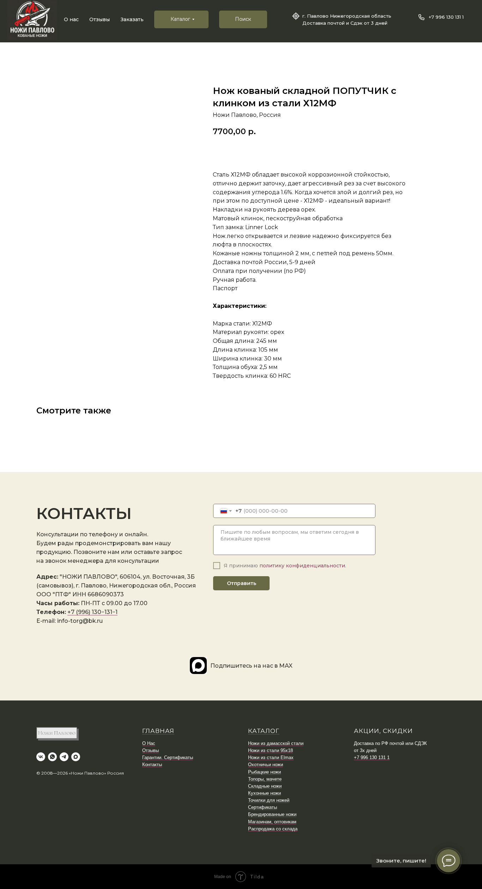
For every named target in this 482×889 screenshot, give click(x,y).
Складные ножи (265, 786)
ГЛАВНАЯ (158, 730)
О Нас (148, 743)
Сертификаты (262, 807)
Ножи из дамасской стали (275, 743)
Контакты (152, 764)
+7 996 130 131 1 (446, 17)
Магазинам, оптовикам (272, 821)
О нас (71, 19)
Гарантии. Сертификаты (167, 757)
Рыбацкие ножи (264, 772)
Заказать (132, 19)
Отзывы (99, 19)
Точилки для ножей (268, 800)
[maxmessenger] (75, 756)
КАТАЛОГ (263, 730)
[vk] (40, 756)
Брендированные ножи (272, 814)
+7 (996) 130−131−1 (92, 612)
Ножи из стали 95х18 (270, 750)
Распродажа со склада (272, 828)
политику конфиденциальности (302, 565)
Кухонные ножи (264, 793)
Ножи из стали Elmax (271, 757)
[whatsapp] (52, 756)
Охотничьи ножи (265, 764)
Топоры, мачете (265, 779)
